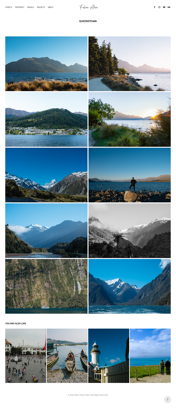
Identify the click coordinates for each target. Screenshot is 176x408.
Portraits (19, 7)
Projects (41, 7)
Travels (30, 7)
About (50, 7)
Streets (8, 7)
